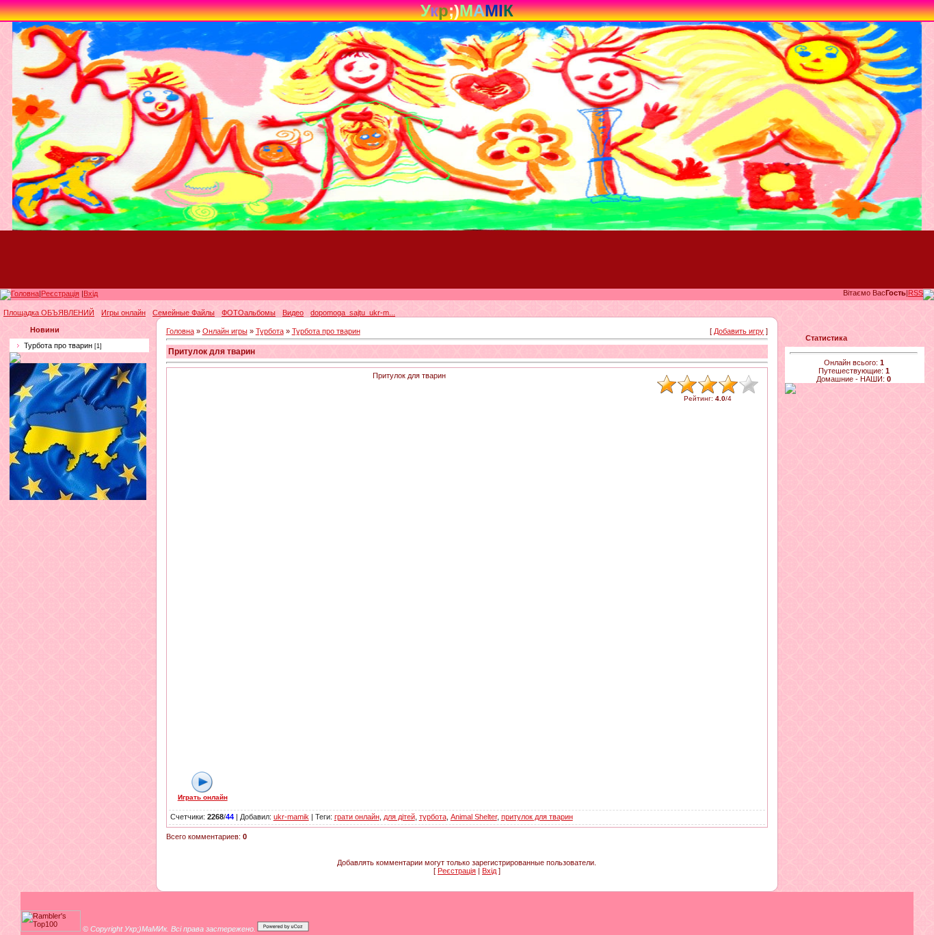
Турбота (270, 331)
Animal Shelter (474, 817)
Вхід (90, 293)
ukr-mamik (291, 817)
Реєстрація (60, 293)
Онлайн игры (225, 331)
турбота (432, 817)
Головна (25, 293)
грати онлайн (356, 817)
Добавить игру (739, 331)
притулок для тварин (537, 817)
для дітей (399, 817)
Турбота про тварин (58, 345)
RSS (915, 293)
